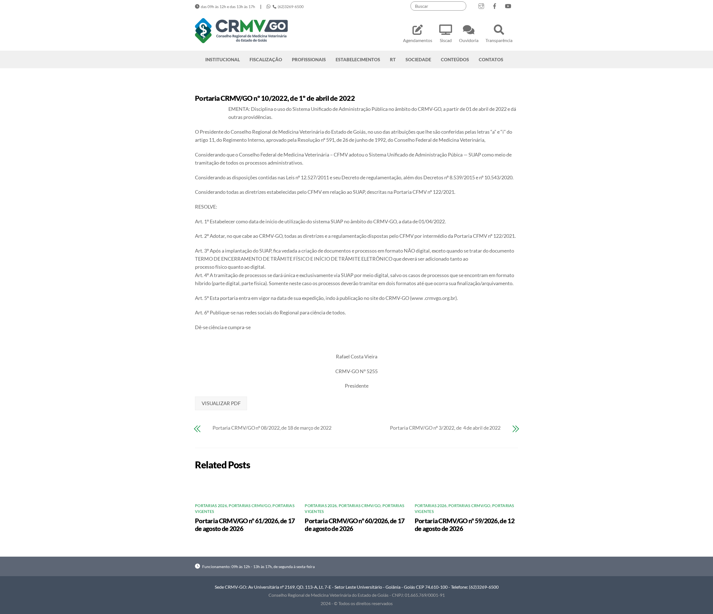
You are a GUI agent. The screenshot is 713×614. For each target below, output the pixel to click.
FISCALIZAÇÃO (266, 59)
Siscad (446, 40)
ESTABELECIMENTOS (358, 59)
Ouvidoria (468, 40)
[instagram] (481, 5)
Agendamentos (417, 40)
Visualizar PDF (221, 403)
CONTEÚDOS (455, 59)
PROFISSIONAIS (309, 59)
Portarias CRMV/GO (250, 505)
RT (393, 59)
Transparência (498, 40)
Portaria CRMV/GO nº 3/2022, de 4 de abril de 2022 (445, 427)
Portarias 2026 (211, 505)
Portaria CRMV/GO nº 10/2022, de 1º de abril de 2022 (275, 98)
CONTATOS (491, 59)
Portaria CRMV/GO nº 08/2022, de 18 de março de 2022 (272, 427)
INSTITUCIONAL (222, 59)
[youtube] (508, 5)
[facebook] (494, 5)
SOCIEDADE (418, 59)
